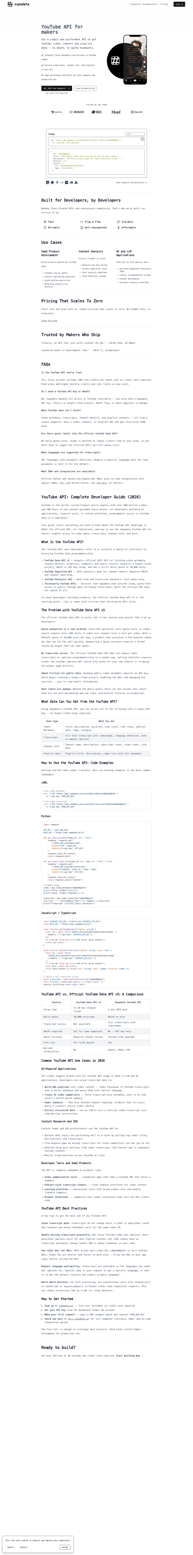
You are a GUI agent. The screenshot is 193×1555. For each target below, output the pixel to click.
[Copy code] (148, 791)
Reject (10, 1547)
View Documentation (85, 88)
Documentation (149, 4)
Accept (65, 1547)
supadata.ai (66, 1306)
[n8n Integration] (61, 182)
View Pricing (49, 320)
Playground (135, 4)
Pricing (164, 4)
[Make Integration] (71, 182)
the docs (101, 483)
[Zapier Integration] (66, 182)
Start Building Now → (129, 1355)
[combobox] (135, 134)
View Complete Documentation (130, 182)
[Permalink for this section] (122, 200)
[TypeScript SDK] (47, 182)
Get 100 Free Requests (55, 88)
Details (23, 1547)
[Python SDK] (52, 182)
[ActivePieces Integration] (76, 182)
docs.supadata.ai (78, 1319)
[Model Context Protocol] (57, 182)
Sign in (179, 4)
